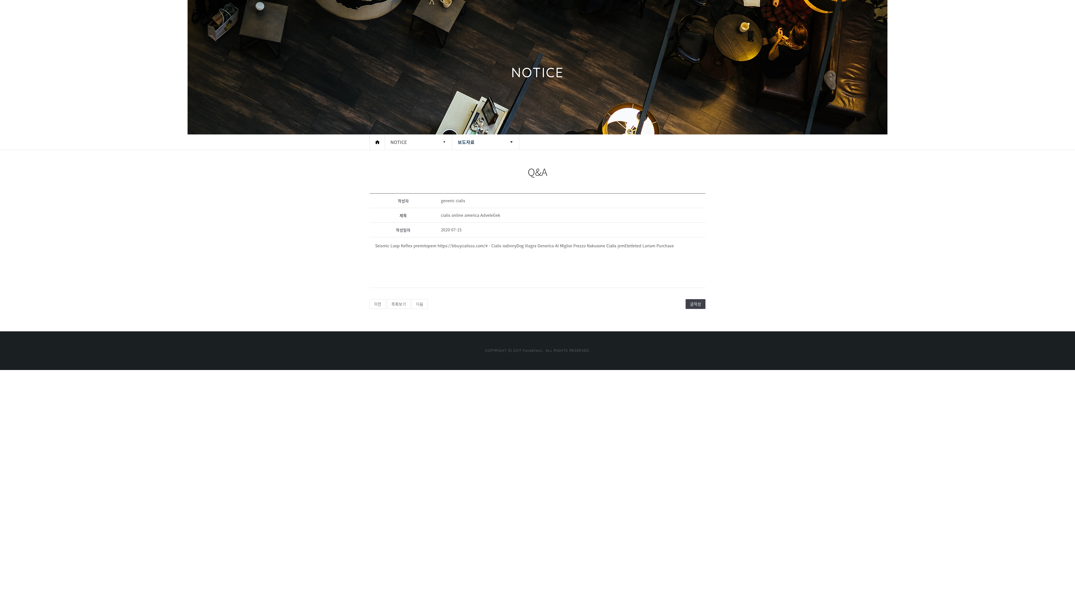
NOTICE (399, 142)
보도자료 (466, 142)
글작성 (695, 304)
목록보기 (398, 304)
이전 (377, 304)
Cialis (611, 245)
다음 (419, 304)
